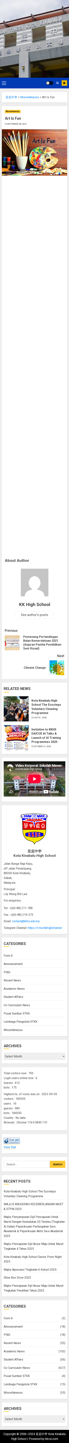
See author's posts (34, 615)
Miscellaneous (13, 111)
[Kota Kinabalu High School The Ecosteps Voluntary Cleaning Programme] (16, 708)
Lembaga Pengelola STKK (20, 1021)
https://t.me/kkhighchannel (45, 928)
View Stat (10, 1147)
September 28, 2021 (17, 124)
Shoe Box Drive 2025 (17, 1277)
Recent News (12, 980)
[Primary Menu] (4, 83)
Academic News (14, 988)
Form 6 (8, 955)
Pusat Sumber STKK (17, 1013)
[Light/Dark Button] (49, 83)
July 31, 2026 (40, 718)
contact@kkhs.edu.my (26, 921)
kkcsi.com (51, 1439)
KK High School (34, 604)
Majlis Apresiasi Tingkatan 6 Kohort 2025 (30, 1269)
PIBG (7, 972)
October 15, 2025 (42, 746)
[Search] (57, 83)
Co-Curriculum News (17, 1005)
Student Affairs (13, 997)
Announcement (13, 964)
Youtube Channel (64, 83)
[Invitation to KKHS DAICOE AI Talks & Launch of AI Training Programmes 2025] (16, 737)
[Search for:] (27, 1164)
